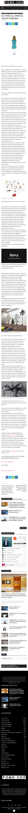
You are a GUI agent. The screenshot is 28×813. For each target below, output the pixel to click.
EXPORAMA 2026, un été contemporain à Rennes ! (15, 704)
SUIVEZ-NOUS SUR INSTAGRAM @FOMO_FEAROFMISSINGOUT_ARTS (10, 666)
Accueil (2, 11)
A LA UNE (7, 11)
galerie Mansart (11, 435)
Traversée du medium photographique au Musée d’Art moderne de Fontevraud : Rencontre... (18, 642)
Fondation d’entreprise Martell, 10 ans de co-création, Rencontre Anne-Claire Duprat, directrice (17, 635)
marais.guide (13, 451)
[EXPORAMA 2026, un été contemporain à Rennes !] (4, 615)
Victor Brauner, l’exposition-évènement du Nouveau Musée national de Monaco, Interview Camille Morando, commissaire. (16, 691)
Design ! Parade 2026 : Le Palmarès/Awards (15, 698)
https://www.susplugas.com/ (7, 470)
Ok (14, 810)
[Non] (26, 809)
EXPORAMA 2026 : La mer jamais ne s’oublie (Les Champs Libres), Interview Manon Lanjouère (17, 519)
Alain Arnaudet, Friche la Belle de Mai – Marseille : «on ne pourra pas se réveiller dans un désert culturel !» (21, 488)
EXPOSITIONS (20, 13)
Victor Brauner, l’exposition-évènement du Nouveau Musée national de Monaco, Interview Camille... (14, 595)
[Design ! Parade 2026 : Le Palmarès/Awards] (4, 512)
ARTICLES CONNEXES (6, 499)
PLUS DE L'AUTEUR (17, 499)
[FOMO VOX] (14, 3)
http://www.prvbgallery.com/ (7, 461)
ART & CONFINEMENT (9, 13)
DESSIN (15, 13)
